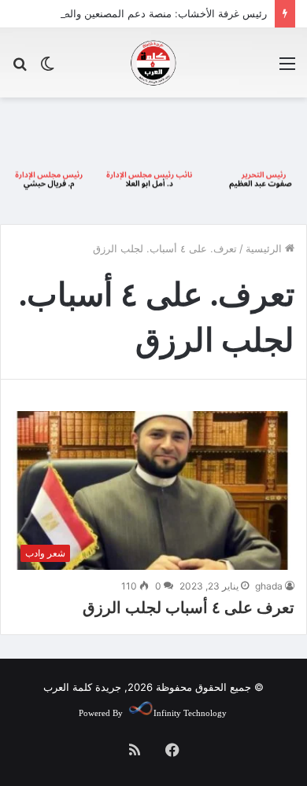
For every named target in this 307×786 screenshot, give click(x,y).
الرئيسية (265, 248)
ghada (269, 586)
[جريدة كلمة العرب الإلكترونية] (153, 62)
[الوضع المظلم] (47, 68)
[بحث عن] (20, 68)
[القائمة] (287, 68)
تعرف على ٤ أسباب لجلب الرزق (188, 607)
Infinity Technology (190, 713)
